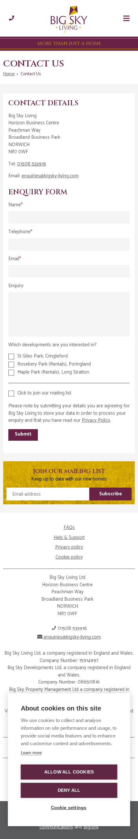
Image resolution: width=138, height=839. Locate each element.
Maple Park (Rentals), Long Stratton (53, 372)
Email (13, 259)
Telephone (19, 232)
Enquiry (15, 286)
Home (8, 74)
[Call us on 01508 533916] (11, 18)
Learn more (31, 752)
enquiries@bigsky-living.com (50, 176)
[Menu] (126, 18)
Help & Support (69, 538)
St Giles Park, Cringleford (42, 356)
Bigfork (91, 827)
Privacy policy (69, 547)
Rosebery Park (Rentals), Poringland (54, 364)
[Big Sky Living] (69, 20)
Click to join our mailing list (44, 393)
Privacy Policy (96, 420)
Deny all (69, 790)
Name (14, 205)
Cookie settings (69, 807)
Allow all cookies (69, 772)
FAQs (69, 528)
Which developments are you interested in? (52, 345)
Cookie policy (69, 557)
